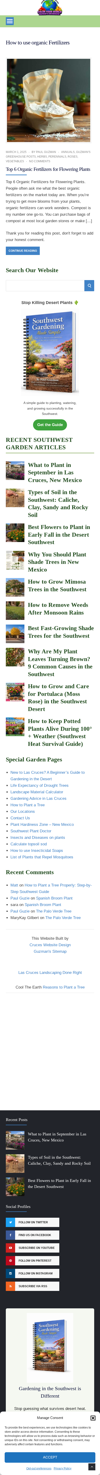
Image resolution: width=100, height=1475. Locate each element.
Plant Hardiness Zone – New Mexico (42, 824)
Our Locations (22, 811)
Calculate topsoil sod (28, 844)
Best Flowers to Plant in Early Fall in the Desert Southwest (59, 535)
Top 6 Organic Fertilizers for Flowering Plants (48, 169)
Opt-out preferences (38, 1468)
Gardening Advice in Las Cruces (38, 798)
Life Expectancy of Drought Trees (39, 785)
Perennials (57, 156)
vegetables (15, 161)
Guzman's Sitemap (50, 951)
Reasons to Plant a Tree (64, 987)
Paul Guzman (46, 152)
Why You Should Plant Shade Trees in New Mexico (57, 562)
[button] (93, 1418)
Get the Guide (50, 425)
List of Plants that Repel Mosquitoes (41, 857)
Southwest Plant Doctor (30, 831)
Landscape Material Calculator (36, 792)
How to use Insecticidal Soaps (36, 850)
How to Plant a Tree (27, 805)
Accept (50, 1457)
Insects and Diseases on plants (37, 837)
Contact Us (20, 818)
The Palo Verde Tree (53, 911)
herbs (42, 156)
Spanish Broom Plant (54, 898)
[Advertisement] (50, 1049)
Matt (14, 885)
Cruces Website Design (50, 945)
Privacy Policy (62, 1468)
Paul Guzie (20, 898)
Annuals (68, 152)
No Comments (39, 161)
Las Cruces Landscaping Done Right (50, 972)
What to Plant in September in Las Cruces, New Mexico (55, 472)
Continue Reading (23, 250)
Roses (72, 156)
